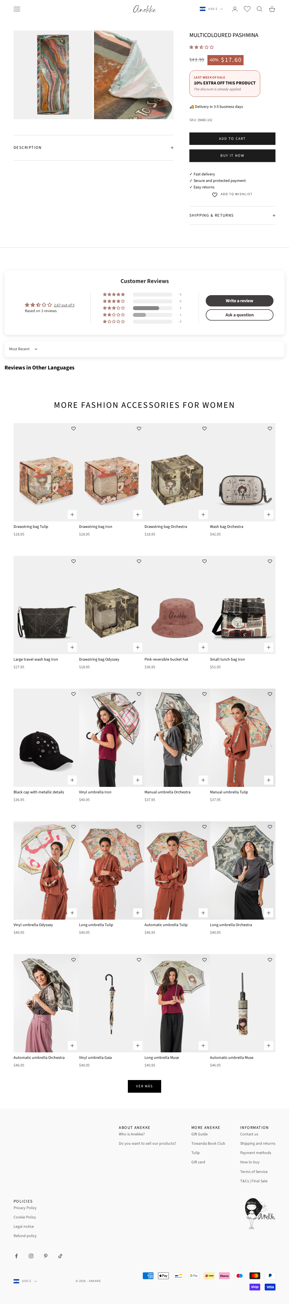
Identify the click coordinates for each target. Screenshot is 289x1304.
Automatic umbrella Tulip (166, 925)
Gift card (198, 1162)
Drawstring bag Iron (95, 527)
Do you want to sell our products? (147, 1143)
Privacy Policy (25, 1208)
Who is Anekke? (132, 1134)
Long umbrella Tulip (96, 925)
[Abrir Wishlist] (247, 9)
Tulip (195, 1153)
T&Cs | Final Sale (254, 1181)
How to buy (250, 1162)
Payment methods (255, 1153)
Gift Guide (199, 1134)
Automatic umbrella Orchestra (39, 1058)
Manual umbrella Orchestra (167, 792)
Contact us (249, 1134)
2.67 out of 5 (64, 305)
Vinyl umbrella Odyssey (33, 925)
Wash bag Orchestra (226, 527)
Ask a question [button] (239, 315)
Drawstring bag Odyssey (99, 659)
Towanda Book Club (208, 1143)
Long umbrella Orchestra (231, 925)
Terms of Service (254, 1172)
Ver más (144, 1086)
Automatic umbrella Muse (231, 1058)
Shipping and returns (257, 1143)
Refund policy (25, 1236)
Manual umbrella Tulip (229, 792)
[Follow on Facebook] (16, 1256)
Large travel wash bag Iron (36, 659)
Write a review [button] (239, 301)
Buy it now (232, 155)
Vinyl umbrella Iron (95, 792)
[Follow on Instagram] (31, 1256)
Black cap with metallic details (39, 792)
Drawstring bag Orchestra (165, 527)
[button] (201, 47)
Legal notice (24, 1226)
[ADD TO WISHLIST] (73, 428)
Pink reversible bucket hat (166, 659)
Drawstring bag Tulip (31, 527)
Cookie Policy (25, 1217)
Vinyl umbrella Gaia (95, 1058)
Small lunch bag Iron (227, 659)
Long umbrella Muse (161, 1058)
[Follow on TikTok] (60, 1256)
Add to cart (232, 138)
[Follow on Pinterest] (46, 1256)
